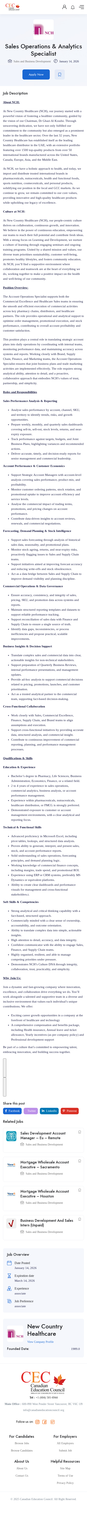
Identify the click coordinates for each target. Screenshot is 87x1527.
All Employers (65, 1443)
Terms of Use (65, 1475)
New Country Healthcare (45, 1330)
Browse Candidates (22, 1450)
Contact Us (22, 1475)
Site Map (65, 1468)
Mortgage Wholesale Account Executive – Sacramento (44, 1165)
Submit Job (65, 1450)
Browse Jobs (22, 1443)
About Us (21, 1468)
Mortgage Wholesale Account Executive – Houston (44, 1194)
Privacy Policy (65, 1482)
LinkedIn (51, 1110)
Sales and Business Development (32, 61)
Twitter (31, 1110)
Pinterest (71, 1110)
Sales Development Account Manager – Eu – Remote (43, 1136)
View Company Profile (40, 1341)
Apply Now (36, 74)
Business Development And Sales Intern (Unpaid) (46, 1223)
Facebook (14, 1110)
